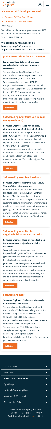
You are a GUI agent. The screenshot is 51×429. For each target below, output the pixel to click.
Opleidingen (9, 384)
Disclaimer (26, 412)
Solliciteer (9, 108)
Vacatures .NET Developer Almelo (18, 21)
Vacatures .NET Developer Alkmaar (19, 17)
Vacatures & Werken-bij (15, 396)
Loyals (34, 416)
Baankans (8, 372)
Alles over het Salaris (13, 402)
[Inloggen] (39, 4)
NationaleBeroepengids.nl (16, 390)
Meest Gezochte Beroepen (16, 378)
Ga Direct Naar (11, 366)
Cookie (14, 412)
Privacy (39, 412)
